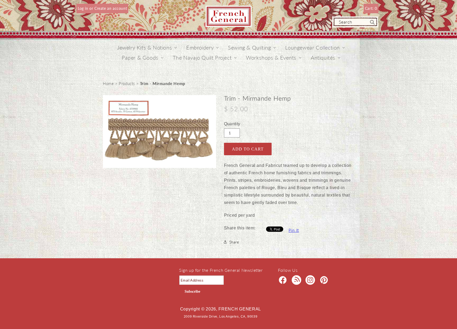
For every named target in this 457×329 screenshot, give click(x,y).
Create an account (110, 8)
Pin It (294, 230)
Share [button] (234, 242)
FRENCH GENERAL (239, 309)
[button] (144, 47)
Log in (83, 8)
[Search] (372, 22)
